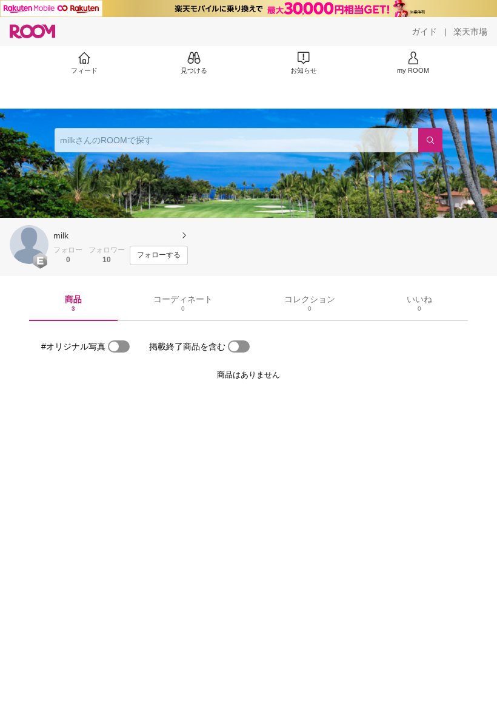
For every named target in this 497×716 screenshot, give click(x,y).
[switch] (119, 346)
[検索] (430, 140)
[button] (29, 244)
